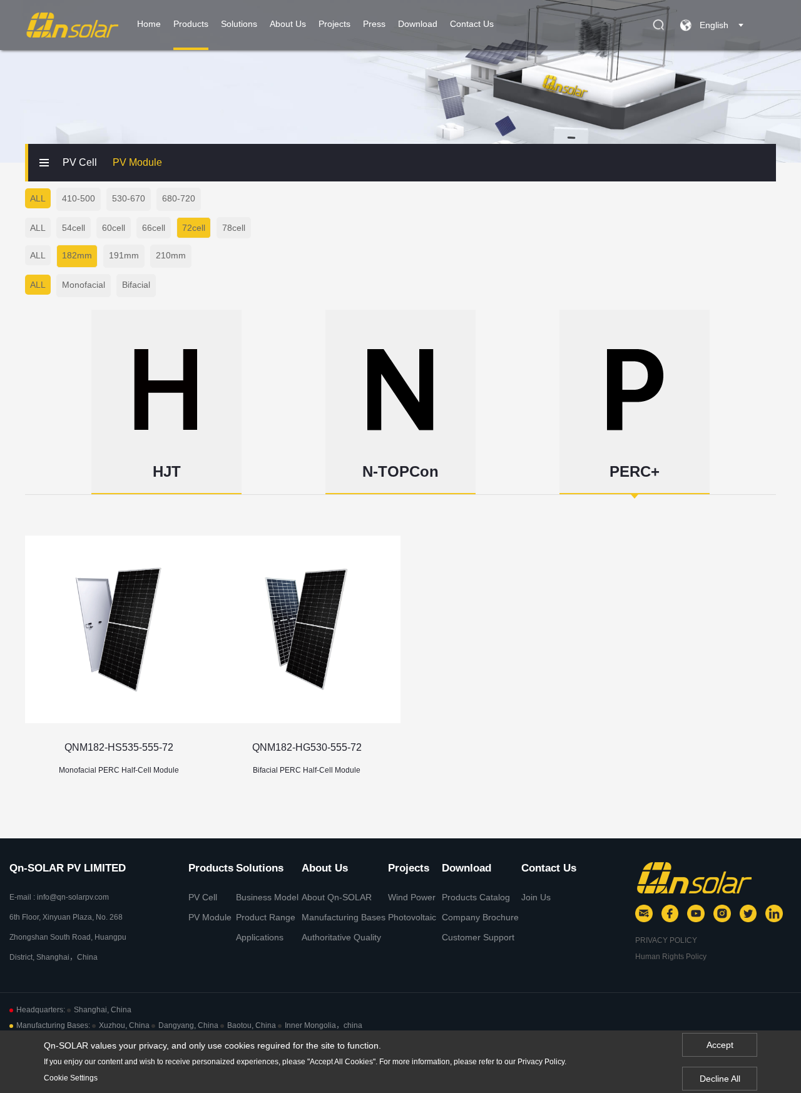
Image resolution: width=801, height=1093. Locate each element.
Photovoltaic (412, 917)
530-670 (128, 198)
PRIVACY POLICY (666, 940)
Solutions (239, 24)
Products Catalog (476, 897)
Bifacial (136, 285)
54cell (73, 228)
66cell (153, 228)
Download (417, 24)
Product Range (265, 917)
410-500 (78, 198)
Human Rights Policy (671, 956)
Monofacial (83, 285)
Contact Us (472, 24)
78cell (233, 228)
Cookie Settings (71, 1078)
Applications (259, 937)
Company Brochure (480, 917)
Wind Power (412, 897)
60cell (113, 228)
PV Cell (80, 162)
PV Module (137, 162)
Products (190, 24)
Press (374, 24)
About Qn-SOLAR (337, 897)
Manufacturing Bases (343, 917)
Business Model (267, 897)
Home (149, 24)
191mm (124, 255)
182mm (77, 255)
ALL (38, 198)
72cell (193, 228)
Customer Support (478, 937)
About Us (288, 24)
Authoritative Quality (341, 937)
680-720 (178, 198)
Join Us (536, 897)
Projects (334, 24)
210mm (171, 255)
